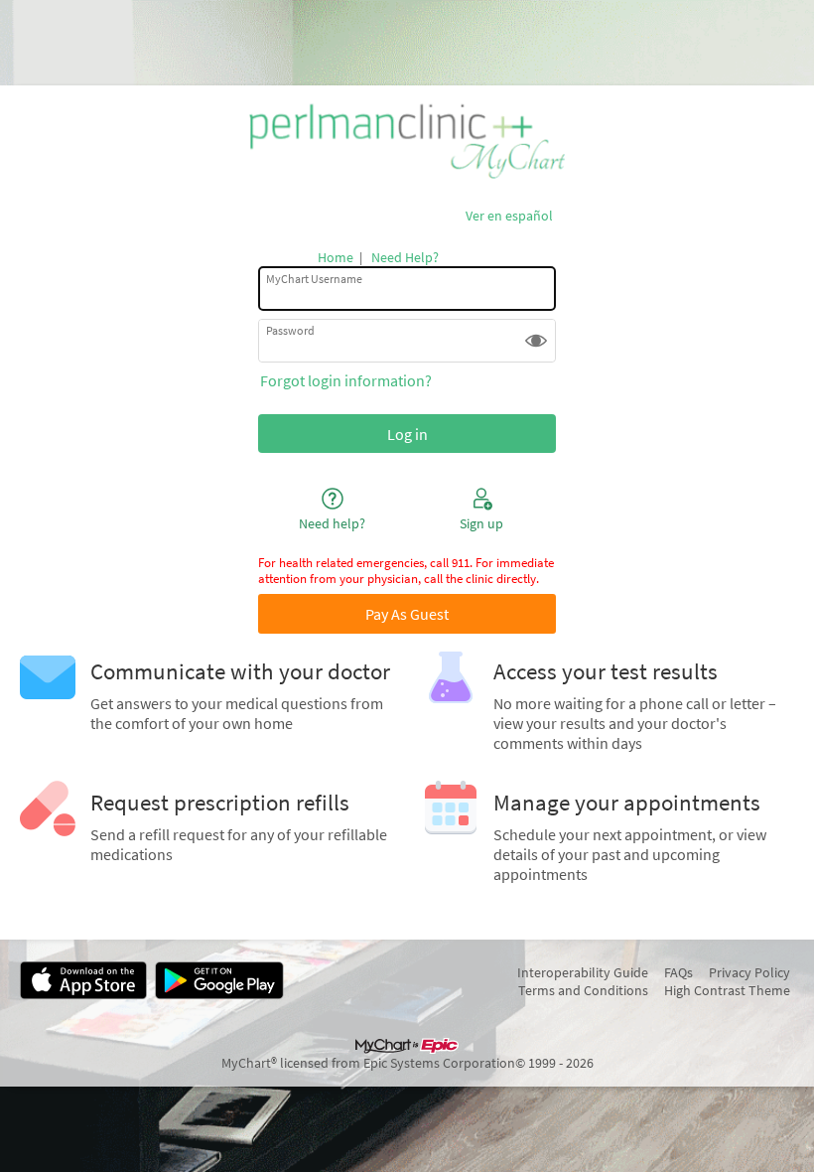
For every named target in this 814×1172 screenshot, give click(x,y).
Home (335, 257)
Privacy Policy (749, 972)
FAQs (678, 972)
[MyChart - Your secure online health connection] (407, 141)
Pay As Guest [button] (407, 614)
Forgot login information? (346, 380)
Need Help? (405, 257)
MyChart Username (314, 278)
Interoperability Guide (582, 972)
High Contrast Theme (727, 990)
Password (290, 330)
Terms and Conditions (583, 990)
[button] (536, 341)
